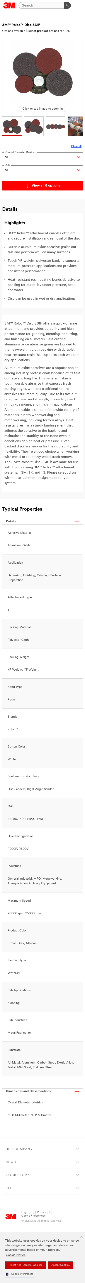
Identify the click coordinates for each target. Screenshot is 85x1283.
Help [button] (10, 1188)
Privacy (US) (44, 1212)
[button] (19, 1274)
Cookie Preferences (33, 1215)
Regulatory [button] (17, 1175)
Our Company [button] (19, 1149)
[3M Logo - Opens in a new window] (9, 5)
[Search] (67, 5)
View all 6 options (46, 185)
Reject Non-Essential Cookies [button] (25, 1265)
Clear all (76, 146)
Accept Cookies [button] (60, 1265)
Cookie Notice (16, 1255)
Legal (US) (27, 1212)
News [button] (10, 1162)
